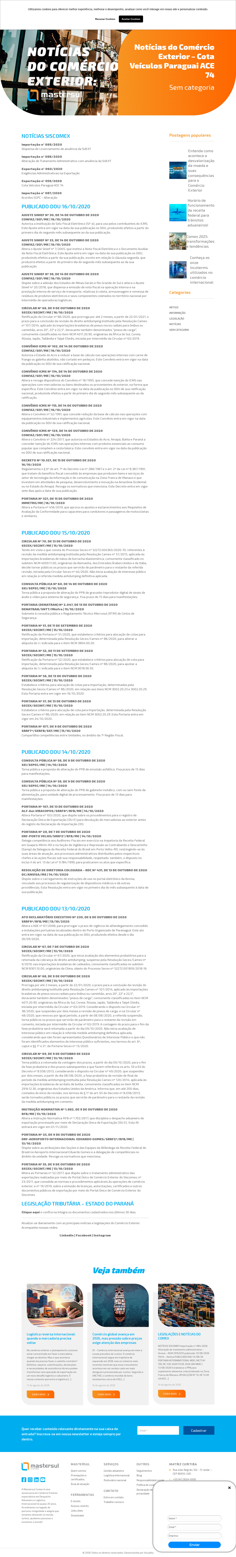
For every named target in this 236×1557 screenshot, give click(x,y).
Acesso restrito (80, 1505)
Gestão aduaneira (114, 1470)
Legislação (176, 318)
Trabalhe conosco (114, 1501)
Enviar (195, 1545)
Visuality (149, 1552)
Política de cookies (147, 1484)
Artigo (173, 307)
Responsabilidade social (150, 1480)
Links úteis (77, 1510)
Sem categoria (191, 87)
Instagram (102, 1235)
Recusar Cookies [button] (105, 19)
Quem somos (78, 1470)
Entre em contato (114, 1497)
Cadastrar (199, 1430)
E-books (76, 1501)
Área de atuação (80, 1483)
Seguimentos (144, 1470)
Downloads (77, 1515)
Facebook (83, 1235)
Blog (139, 1475)
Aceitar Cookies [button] (131, 19)
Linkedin (67, 1235)
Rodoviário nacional (115, 1480)
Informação (177, 312)
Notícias (175, 324)
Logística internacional (117, 1475)
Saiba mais (39, 1394)
